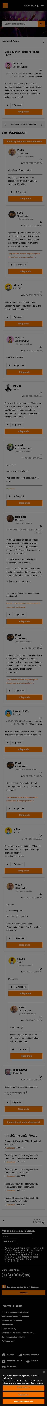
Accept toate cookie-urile (23, 1402)
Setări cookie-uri (23, 1388)
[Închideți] (44, 1372)
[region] (23, 1387)
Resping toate (23, 1395)
